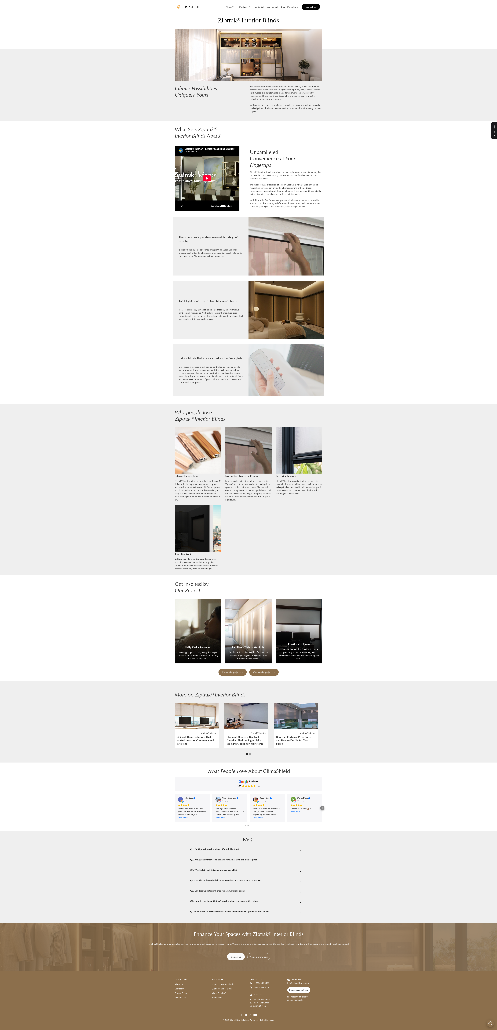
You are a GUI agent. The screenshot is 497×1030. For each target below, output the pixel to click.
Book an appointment (298, 990)
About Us (179, 984)
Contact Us (311, 7)
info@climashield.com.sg (298, 983)
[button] (230, 7)
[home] (188, 7)
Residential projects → (232, 672)
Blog (283, 7)
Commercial (272, 7)
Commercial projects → (264, 672)
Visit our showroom (258, 957)
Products (243, 7)
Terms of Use (180, 997)
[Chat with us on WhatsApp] (490, 1023)
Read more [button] (183, 817)
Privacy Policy (181, 993)
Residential (259, 7)
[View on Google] (180, 799)
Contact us (236, 957)
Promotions (292, 7)
